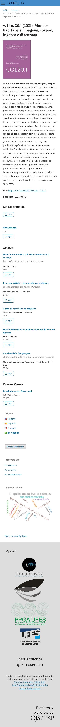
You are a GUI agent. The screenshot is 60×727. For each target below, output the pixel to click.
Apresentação (10, 227)
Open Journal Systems (16, 536)
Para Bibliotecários (13, 474)
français (12, 428)
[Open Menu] (3, 3)
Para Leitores (11, 465)
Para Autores (10, 469)
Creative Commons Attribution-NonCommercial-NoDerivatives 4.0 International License (30, 685)
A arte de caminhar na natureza (19, 308)
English (11, 418)
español (12, 423)
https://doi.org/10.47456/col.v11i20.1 (27, 190)
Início (5, 10)
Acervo (15, 10)
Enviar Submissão (15, 446)
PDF (9, 214)
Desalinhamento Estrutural (17, 391)
